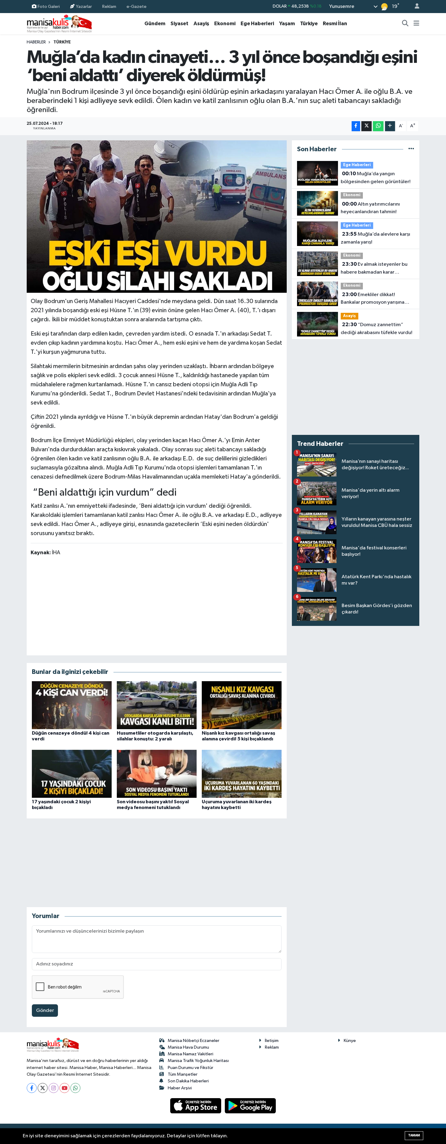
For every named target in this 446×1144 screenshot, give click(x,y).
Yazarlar (84, 6)
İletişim (272, 1040)
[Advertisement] (156, 605)
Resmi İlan (335, 23)
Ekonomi (224, 23)
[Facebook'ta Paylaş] (356, 126)
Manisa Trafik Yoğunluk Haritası (198, 1060)
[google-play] (250, 1105)
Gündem (154, 23)
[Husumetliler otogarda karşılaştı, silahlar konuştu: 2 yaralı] (157, 705)
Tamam (414, 1135)
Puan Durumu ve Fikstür (190, 1067)
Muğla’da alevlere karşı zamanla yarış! (375, 238)
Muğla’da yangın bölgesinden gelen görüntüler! (376, 177)
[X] (43, 1088)
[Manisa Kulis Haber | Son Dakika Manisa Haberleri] (59, 24)
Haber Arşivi (180, 1088)
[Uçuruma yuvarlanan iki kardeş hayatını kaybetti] (242, 773)
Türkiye (309, 23)
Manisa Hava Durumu (188, 1047)
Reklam (109, 6)
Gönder (45, 1010)
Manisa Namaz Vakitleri (190, 1054)
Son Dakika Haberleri (188, 1081)
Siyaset (179, 23)
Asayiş (201, 23)
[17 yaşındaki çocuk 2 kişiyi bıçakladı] (72, 773)
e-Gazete (137, 6)
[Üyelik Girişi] (414, 6)
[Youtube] (64, 1088)
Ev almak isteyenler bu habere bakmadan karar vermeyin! (374, 268)
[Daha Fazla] (390, 126)
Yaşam (287, 23)
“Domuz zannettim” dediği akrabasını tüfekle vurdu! (376, 328)
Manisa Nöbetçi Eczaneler (193, 1040)
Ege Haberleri (257, 23)
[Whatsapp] (75, 1088)
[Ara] (405, 24)
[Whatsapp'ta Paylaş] (378, 126)
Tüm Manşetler (183, 1074)
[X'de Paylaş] (366, 126)
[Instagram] (54, 1088)
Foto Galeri (49, 6)
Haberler (36, 42)
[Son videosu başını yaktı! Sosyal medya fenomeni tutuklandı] (157, 773)
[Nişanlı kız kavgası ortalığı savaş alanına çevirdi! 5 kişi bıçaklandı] (242, 705)
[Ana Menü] (416, 24)
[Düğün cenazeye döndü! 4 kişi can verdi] (72, 705)
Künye (350, 1040)
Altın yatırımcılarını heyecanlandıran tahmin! (370, 208)
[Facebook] (32, 1088)
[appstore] (196, 1105)
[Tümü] (411, 149)
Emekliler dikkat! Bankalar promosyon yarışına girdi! (372, 299)
